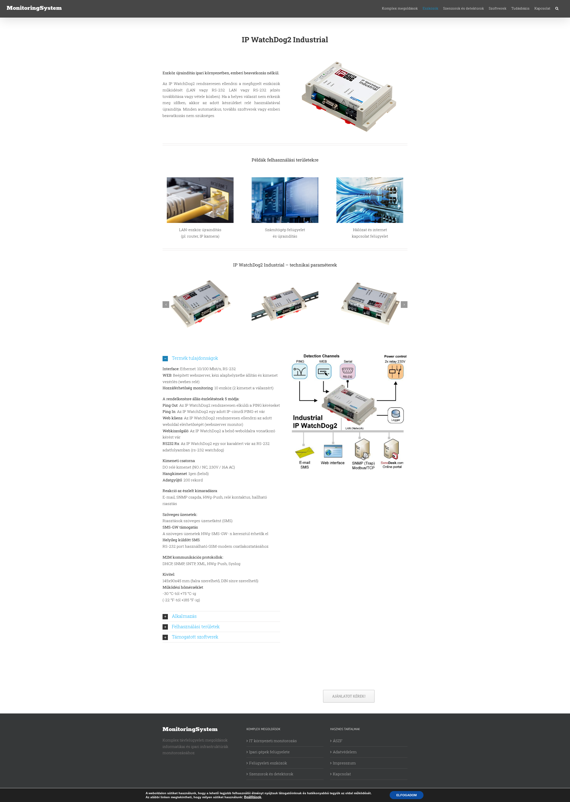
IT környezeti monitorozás (273, 740)
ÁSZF (337, 740)
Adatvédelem (345, 751)
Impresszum (344, 763)
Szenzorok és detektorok (271, 773)
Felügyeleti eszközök (268, 763)
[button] (556, 8)
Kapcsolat (342, 773)
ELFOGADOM (406, 795)
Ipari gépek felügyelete (269, 751)
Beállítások (252, 797)
